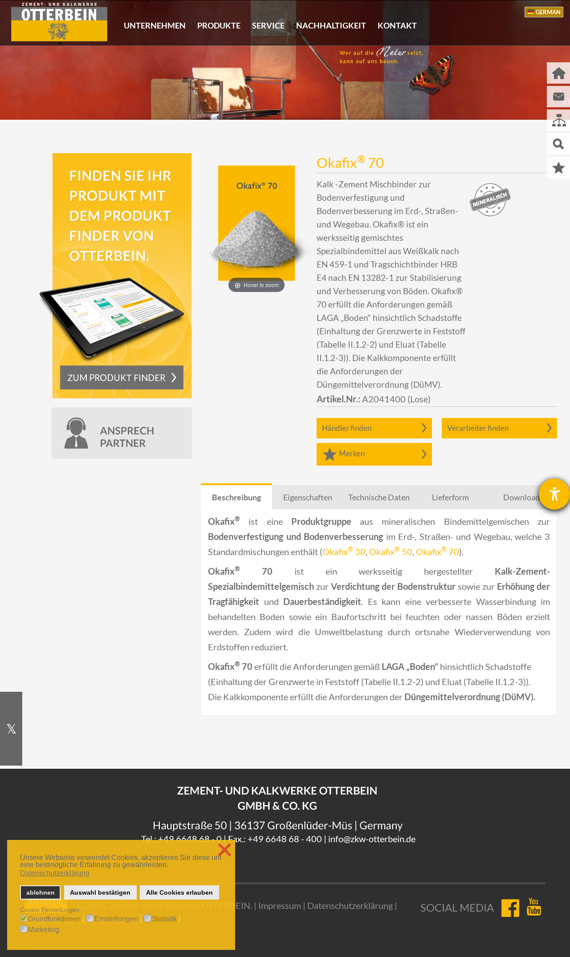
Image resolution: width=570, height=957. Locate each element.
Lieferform (450, 497)
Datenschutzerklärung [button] (55, 873)
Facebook (510, 908)
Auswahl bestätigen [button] (100, 892)
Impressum (279, 905)
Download (521, 497)
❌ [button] (224, 850)
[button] (170, 865)
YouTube (535, 908)
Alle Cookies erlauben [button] (179, 892)
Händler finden (346, 428)
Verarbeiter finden (478, 428)
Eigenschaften (307, 497)
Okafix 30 (344, 551)
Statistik (164, 919)
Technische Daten (379, 497)
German (548, 12)
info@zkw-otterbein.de (371, 838)
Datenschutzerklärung (350, 905)
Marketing (43, 929)
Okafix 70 (437, 551)
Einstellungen (116, 919)
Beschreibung (236, 497)
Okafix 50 (390, 551)
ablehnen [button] (40, 892)
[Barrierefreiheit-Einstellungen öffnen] (554, 494)
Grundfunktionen (54, 919)
